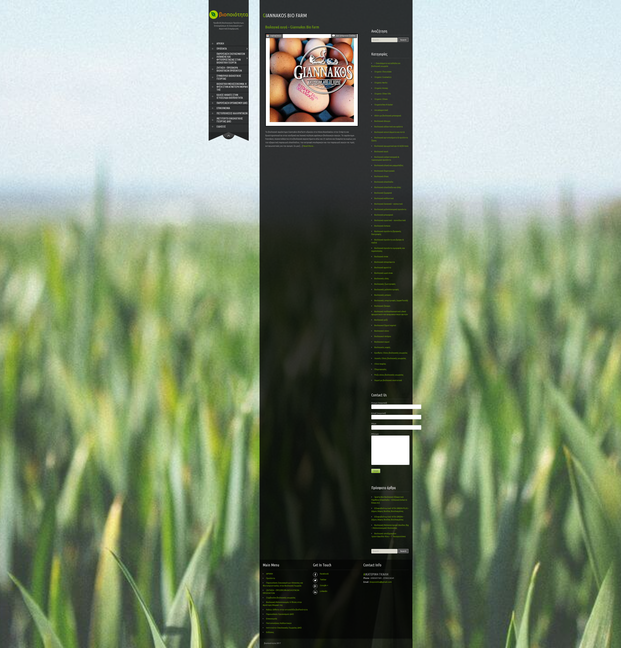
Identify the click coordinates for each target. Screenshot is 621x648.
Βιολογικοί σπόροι (382, 336)
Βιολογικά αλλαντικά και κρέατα (388, 127)
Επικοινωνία (223, 108)
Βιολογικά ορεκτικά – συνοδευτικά (390, 220)
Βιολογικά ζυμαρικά (383, 193)
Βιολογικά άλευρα (382, 121)
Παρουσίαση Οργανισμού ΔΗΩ (232, 102)
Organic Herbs (380, 83)
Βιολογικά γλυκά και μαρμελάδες (388, 165)
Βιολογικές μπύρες (382, 295)
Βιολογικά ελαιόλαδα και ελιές (387, 187)
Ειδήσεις (221, 126)
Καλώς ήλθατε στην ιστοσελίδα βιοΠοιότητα (230, 96)
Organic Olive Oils (382, 94)
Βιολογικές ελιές (381, 278)
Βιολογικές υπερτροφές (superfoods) (391, 300)
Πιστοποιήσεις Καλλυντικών (232, 113)
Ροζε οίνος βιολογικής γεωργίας (388, 375)
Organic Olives (381, 99)
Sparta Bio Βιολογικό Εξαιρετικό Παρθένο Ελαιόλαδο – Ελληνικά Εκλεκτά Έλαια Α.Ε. (389, 500)
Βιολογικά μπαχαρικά (383, 215)
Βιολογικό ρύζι (381, 320)
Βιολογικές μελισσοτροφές (386, 289)
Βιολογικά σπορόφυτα (384, 262)
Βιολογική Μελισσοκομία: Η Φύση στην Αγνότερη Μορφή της (232, 86)
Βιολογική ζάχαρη (382, 306)
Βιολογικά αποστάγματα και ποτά (389, 132)
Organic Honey (381, 88)
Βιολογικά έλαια (381, 176)
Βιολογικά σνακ (381, 256)
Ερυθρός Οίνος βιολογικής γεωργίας (391, 353)
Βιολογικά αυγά (381, 151)
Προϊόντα (222, 48)
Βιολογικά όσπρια (382, 226)
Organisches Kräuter (383, 105)
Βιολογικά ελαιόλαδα (383, 182)
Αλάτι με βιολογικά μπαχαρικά (387, 116)
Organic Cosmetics (382, 77)
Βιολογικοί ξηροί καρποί (385, 325)
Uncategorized (381, 110)
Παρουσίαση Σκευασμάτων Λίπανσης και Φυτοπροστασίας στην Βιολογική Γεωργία (231, 58)
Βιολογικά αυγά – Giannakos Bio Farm (292, 27)
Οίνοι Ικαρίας (380, 364)
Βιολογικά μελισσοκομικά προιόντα (390, 209)
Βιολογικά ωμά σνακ (383, 273)
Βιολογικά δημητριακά (384, 171)
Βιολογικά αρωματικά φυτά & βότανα (391, 146)
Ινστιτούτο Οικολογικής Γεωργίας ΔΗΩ (230, 120)
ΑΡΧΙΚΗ (220, 43)
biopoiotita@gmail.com (381, 582)
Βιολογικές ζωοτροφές (385, 284)
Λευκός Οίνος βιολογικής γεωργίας (390, 358)
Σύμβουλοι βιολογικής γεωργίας (229, 77)
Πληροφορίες (380, 369)
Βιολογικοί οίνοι (381, 331)
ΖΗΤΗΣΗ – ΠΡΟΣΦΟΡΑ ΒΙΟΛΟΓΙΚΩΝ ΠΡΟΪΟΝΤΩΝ (229, 69)
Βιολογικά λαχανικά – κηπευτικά (388, 204)
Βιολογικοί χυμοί (381, 342)
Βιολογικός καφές (382, 347)
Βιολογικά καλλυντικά (384, 198)
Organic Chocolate (383, 72)
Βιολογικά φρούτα (382, 267)
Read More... (309, 146)
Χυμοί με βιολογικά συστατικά (388, 380)
